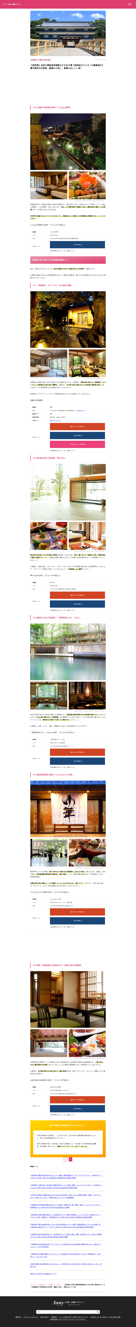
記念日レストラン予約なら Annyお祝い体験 (106, 1317)
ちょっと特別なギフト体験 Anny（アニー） (74, 1317)
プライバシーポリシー (30, 1317)
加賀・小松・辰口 (44, 60)
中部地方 (34, 60)
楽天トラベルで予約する (77, 426)
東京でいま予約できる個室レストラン (43, 1274)
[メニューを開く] (129, 4)
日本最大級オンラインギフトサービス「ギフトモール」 (68, 1319)
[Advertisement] (48, 87)
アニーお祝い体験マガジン (12, 4)
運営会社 (18, 1317)
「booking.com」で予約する (77, 444)
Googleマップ (81, 410)
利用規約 (54, 1317)
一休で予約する (77, 244)
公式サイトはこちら (55, 420)
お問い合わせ (44, 1317)
